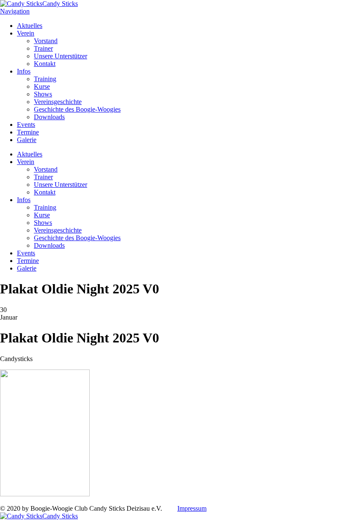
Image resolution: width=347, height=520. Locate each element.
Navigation (15, 11)
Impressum (192, 508)
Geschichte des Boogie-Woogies (77, 109)
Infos (23, 71)
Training (45, 78)
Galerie (26, 139)
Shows (43, 94)
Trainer (43, 48)
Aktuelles (29, 25)
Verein (25, 33)
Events (26, 124)
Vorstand (46, 40)
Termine (28, 132)
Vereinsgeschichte (58, 101)
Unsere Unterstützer (60, 56)
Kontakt (44, 63)
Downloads (49, 116)
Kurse (42, 86)
